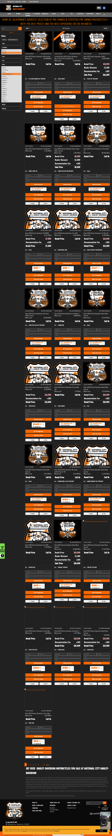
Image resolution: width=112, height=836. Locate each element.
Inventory (52, 805)
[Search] (20, 28)
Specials (52, 811)
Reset (11, 32)
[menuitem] (11, 51)
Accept (101, 830)
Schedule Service (71, 808)
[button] (104, 7)
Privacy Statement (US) (73, 802)
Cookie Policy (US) (55, 802)
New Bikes (52, 808)
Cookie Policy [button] (25, 830)
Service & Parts (71, 805)
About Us (34, 802)
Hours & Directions (37, 805)
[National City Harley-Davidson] (8, 8)
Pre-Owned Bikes (54, 810)
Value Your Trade (38, 106)
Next (47, 764)
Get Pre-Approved (38, 102)
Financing (35, 808)
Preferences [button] (56, 830)
